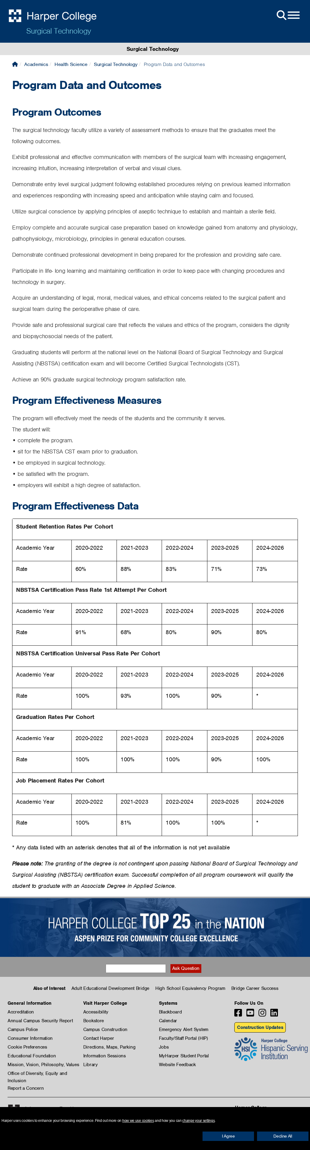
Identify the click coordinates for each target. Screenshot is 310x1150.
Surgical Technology (58, 31)
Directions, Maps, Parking (109, 1047)
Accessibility (95, 1012)
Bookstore (93, 1021)
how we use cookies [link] (138, 1121)
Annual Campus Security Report (40, 1021)
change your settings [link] (198, 1121)
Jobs (164, 1047)
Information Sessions (104, 1056)
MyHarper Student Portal (184, 1056)
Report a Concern (26, 1088)
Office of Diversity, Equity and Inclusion (37, 1073)
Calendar (168, 1021)
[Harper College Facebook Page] (238, 1014)
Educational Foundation (32, 1056)
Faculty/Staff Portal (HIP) (183, 1038)
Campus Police (23, 1029)
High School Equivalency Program (190, 988)
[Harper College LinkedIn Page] (274, 1014)
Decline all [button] (282, 1136)
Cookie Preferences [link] (27, 1047)
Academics (36, 64)
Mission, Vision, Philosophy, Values (43, 1065)
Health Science (70, 64)
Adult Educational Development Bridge (110, 988)
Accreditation (21, 1012)
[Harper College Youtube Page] (250, 1014)
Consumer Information (30, 1038)
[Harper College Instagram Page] (262, 1014)
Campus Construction (105, 1029)
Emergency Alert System (183, 1029)
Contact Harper (98, 1038)
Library (90, 1065)
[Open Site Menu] (287, 15)
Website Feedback (177, 1065)
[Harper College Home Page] (15, 64)
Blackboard (170, 1012)
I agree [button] (228, 1136)
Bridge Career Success (255, 988)
